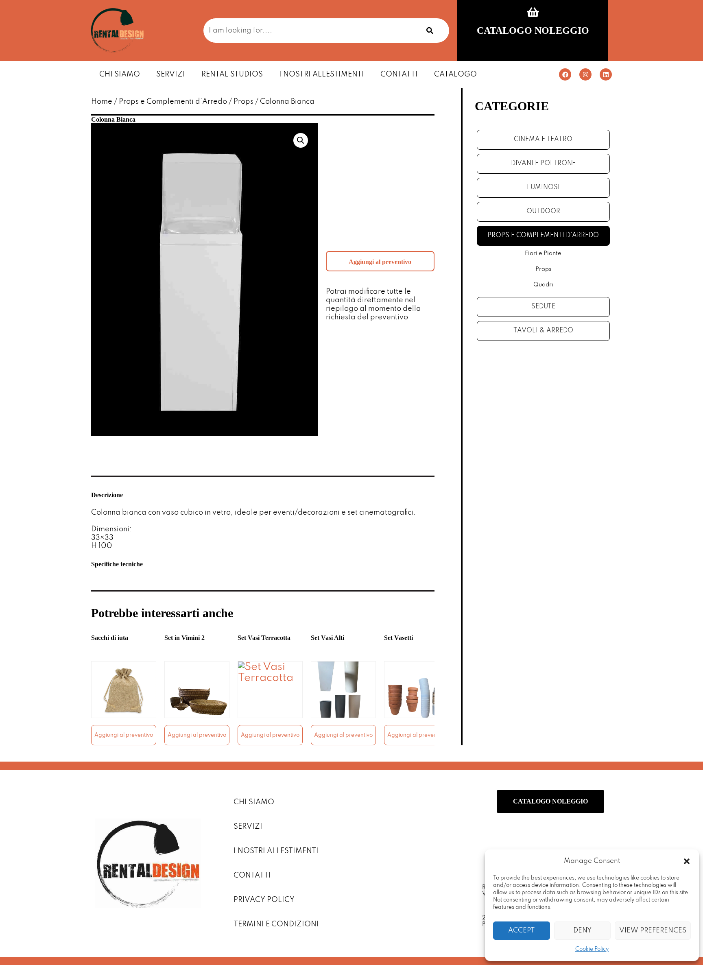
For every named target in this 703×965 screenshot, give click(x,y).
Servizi (170, 74)
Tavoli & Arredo (543, 330)
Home (101, 101)
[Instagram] (585, 74)
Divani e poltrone (543, 163)
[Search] (430, 30)
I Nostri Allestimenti (321, 74)
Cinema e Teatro (543, 139)
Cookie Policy (592, 949)
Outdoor (543, 211)
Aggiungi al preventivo (380, 261)
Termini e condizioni (276, 924)
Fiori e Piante (543, 253)
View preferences (652, 930)
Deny (582, 930)
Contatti (399, 74)
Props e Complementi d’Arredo (543, 235)
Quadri (543, 285)
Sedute (543, 306)
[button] (687, 861)
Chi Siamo (119, 74)
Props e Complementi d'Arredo (173, 101)
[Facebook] (565, 74)
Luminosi (543, 187)
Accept (521, 930)
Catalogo (455, 74)
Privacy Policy (264, 900)
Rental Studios (232, 74)
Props (243, 101)
